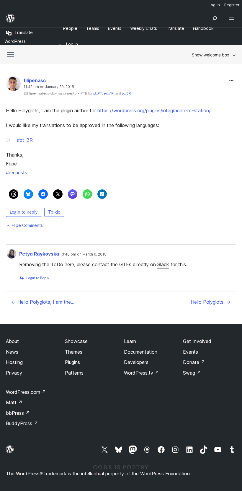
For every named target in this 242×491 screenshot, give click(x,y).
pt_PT (97, 93)
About (12, 341)
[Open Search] (215, 18)
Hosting (14, 362)
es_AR (109, 93)
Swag (192, 373)
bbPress (18, 413)
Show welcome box (210, 54)
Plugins (72, 362)
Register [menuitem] (232, 4)
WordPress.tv (141, 373)
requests (16, 172)
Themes (73, 352)
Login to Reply (23, 212)
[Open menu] (232, 18)
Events (190, 352)
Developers (136, 362)
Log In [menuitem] (214, 4)
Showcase (76, 341)
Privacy (14, 373)
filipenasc (35, 80)
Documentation (140, 352)
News (12, 352)
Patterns (74, 373)
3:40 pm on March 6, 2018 (84, 254)
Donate (194, 362)
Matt (14, 402)
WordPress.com (26, 392)
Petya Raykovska (39, 254)
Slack (163, 264)
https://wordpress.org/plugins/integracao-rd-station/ (154, 110)
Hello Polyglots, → (210, 302)
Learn (130, 341)
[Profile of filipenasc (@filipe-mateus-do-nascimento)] (13, 85)
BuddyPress (22, 423)
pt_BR (126, 93)
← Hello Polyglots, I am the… (43, 302)
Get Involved (197, 341)
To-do (54, 211)
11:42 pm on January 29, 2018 (49, 87)
